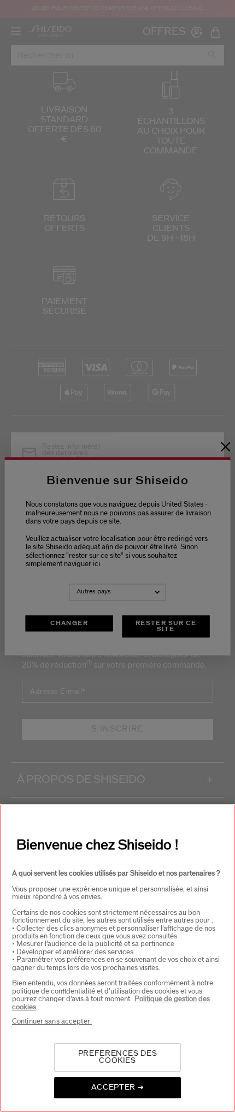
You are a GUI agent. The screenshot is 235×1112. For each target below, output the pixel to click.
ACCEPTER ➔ (117, 1087)
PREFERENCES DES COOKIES (117, 1057)
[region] (117, 958)
